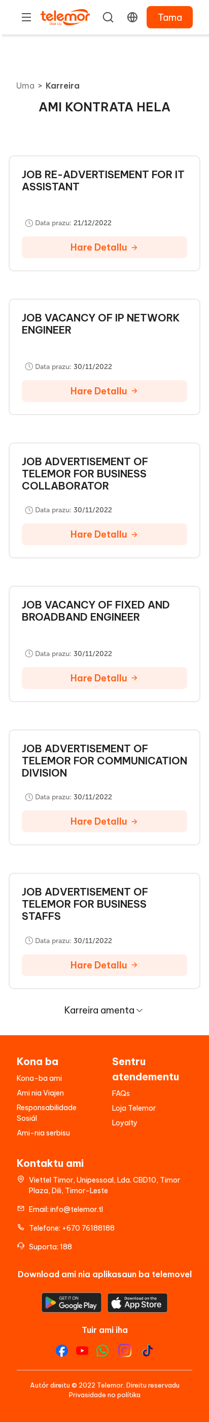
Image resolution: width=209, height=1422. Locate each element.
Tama (170, 17)
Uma (25, 85)
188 (66, 1246)
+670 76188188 (88, 1228)
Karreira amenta (99, 1010)
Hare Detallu (99, 247)
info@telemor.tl (76, 1209)
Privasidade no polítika (105, 1395)
